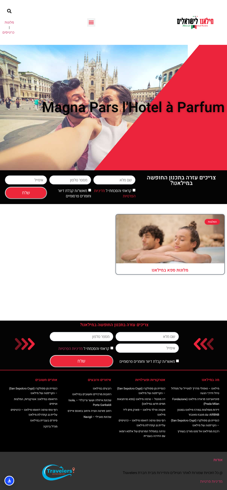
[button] (91, 22)
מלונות (9, 22)
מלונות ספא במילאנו (170, 270)
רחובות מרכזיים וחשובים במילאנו (91, 394)
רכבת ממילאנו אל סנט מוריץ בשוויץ (198, 431)
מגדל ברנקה (50, 426)
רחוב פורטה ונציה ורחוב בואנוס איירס (89, 411)
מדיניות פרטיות (211, 481)
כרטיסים (8, 32)
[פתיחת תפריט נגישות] (9, 481)
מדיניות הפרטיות (70, 348)
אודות (218, 460)
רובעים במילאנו (102, 388)
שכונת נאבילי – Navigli (97, 417)
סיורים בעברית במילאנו (43, 420)
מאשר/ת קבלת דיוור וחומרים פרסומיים (74, 193)
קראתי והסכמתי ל (83, 348)
